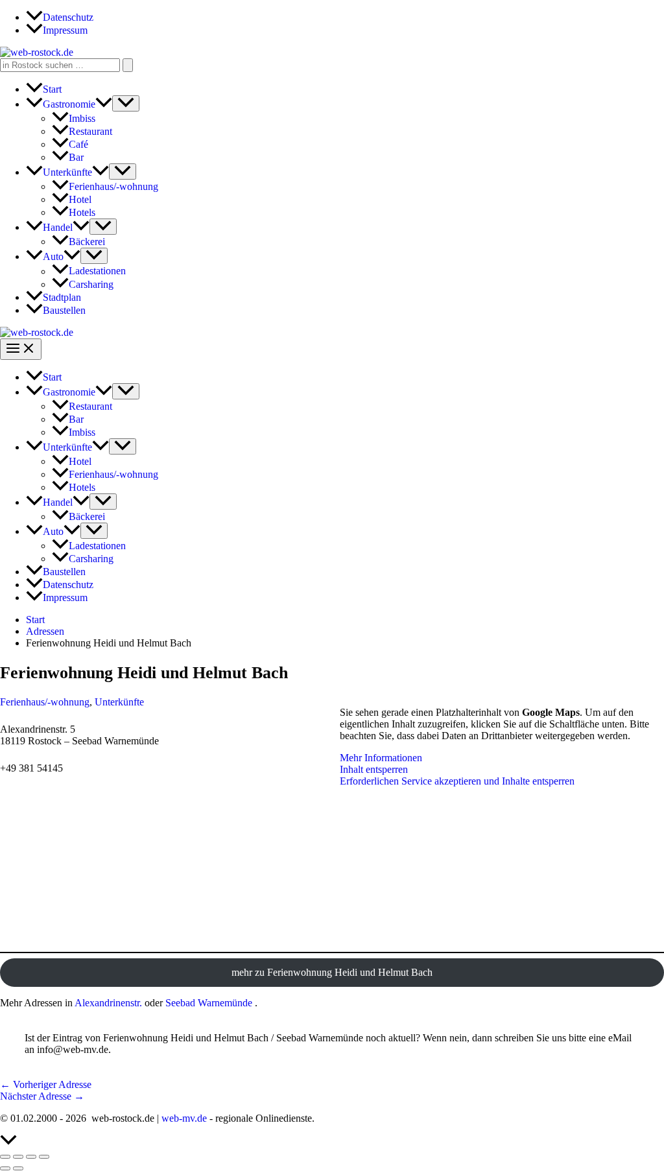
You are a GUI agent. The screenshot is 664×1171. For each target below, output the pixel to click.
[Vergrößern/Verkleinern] (5, 1157)
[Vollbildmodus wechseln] (18, 1157)
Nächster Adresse (42, 1096)
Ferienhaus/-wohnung (44, 701)
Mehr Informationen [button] (381, 757)
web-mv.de (184, 1118)
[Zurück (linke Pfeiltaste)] (5, 1168)
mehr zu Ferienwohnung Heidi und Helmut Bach (332, 972)
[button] (103, 104)
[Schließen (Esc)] (44, 1157)
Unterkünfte (119, 701)
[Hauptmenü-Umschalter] (21, 349)
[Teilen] (31, 1157)
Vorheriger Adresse (45, 1084)
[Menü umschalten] (125, 103)
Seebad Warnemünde (208, 1002)
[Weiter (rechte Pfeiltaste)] (18, 1168)
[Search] (128, 65)
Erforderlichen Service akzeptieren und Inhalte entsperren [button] (457, 781)
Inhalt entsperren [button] (374, 769)
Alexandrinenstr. (108, 1002)
